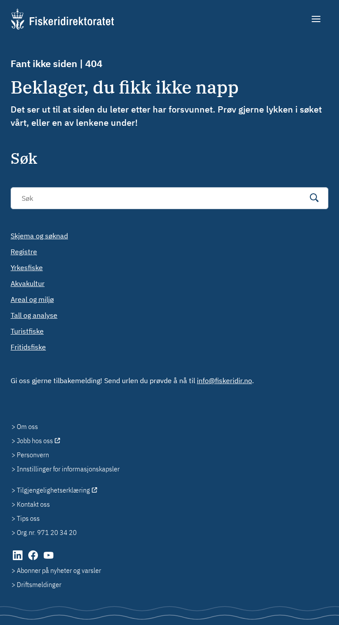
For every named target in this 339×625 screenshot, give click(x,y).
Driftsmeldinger (39, 584)
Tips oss (28, 518)
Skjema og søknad (39, 235)
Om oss (27, 426)
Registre (24, 251)
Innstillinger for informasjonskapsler (68, 468)
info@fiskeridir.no (224, 380)
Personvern (33, 454)
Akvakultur (28, 283)
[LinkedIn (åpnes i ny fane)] (18, 559)
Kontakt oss (33, 504)
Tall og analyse (34, 315)
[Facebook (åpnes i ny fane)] (33, 559)
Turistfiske (27, 331)
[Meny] (316, 19)
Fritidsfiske (28, 347)
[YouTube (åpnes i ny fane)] (48, 559)
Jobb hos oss (35, 440)
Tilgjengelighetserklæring (53, 490)
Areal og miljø (32, 299)
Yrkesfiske (27, 267)
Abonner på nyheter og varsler (59, 570)
